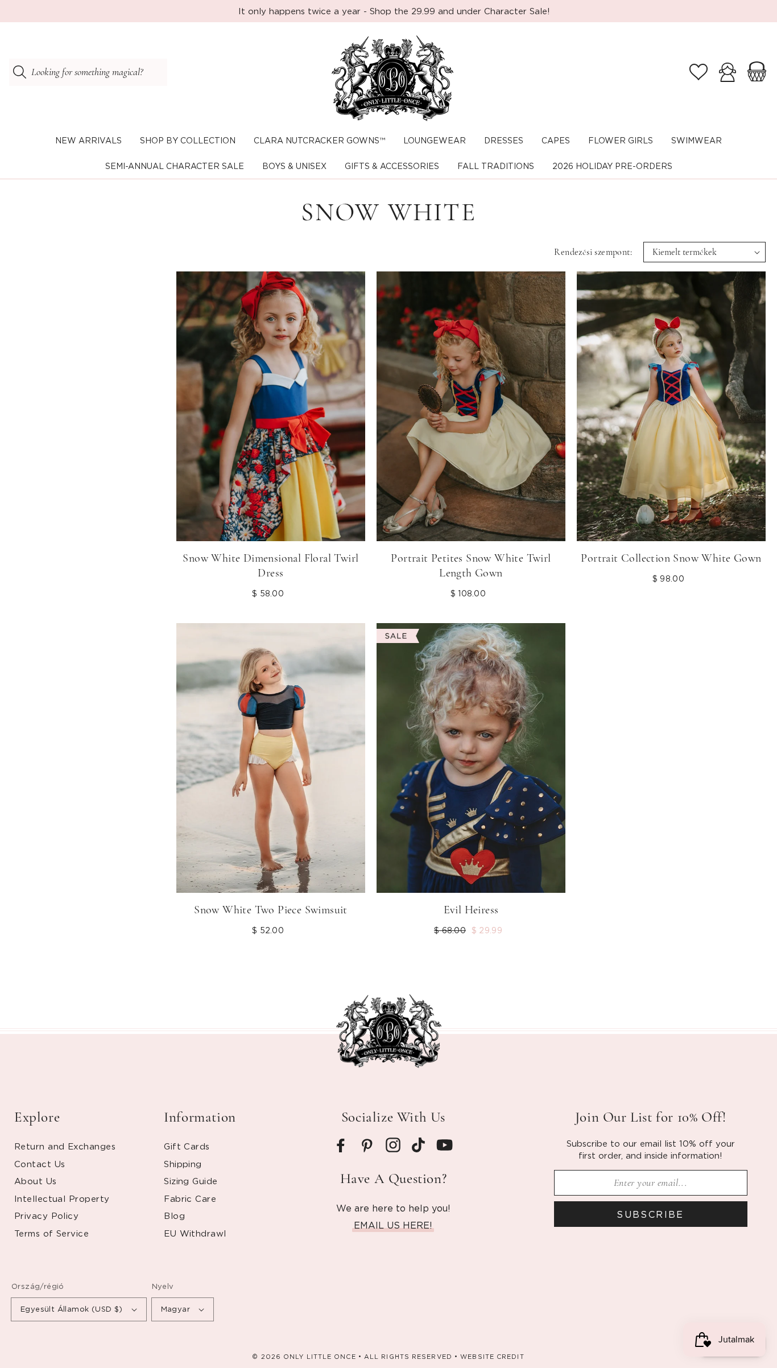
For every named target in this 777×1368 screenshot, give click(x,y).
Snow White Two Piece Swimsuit (271, 910)
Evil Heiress (471, 910)
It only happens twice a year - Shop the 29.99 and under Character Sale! (394, 10)
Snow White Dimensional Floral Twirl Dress (270, 565)
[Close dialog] (434, 1149)
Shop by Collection (187, 140)
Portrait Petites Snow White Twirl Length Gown (471, 565)
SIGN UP (116, 1314)
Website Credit (492, 1356)
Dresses (503, 140)
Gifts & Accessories (392, 166)
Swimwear (696, 140)
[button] (188, 141)
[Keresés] (19, 72)
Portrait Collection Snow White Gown (671, 558)
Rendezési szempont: (593, 252)
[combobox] (88, 72)
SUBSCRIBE (650, 1214)
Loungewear (434, 140)
